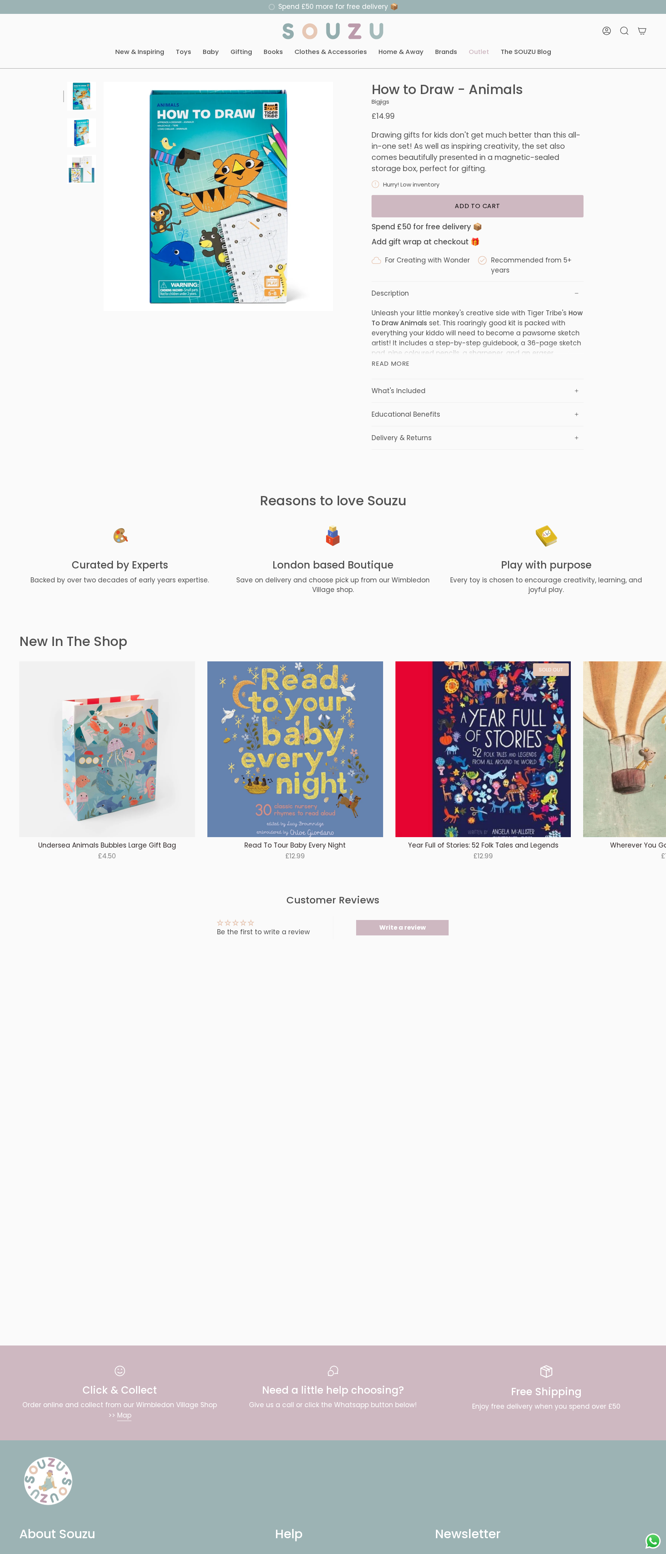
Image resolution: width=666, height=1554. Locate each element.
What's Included (399, 390)
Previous (103, 196)
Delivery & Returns (402, 437)
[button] (139, 52)
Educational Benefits (406, 414)
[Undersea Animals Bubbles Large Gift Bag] (107, 749)
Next (654, 749)
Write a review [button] (402, 927)
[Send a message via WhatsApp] (653, 1541)
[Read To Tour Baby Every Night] (295, 749)
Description (390, 293)
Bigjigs (380, 102)
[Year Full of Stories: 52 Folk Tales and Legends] (483, 749)
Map (124, 1415)
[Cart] (642, 30)
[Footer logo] (48, 1481)
